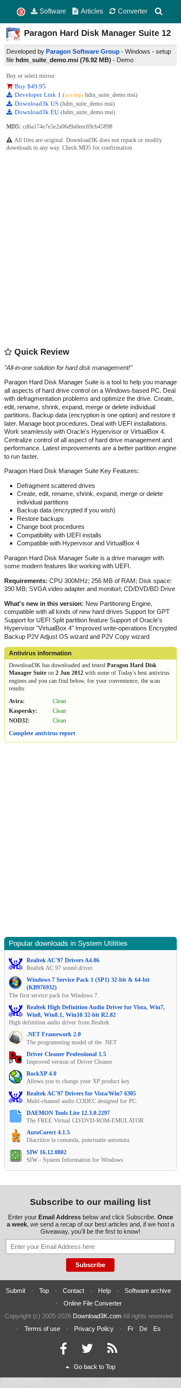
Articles (92, 11)
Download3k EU (38, 112)
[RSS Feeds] (112, 1350)
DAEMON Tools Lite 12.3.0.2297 (68, 1113)
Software (53, 11)
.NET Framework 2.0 (54, 1034)
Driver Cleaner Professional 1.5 (66, 1054)
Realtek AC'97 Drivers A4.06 (63, 960)
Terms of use (42, 1328)
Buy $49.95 (30, 86)
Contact (73, 1290)
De (143, 1328)
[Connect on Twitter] (87, 1350)
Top (44, 1290)
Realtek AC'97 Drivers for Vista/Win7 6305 (81, 1093)
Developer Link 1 (39, 94)
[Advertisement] (90, 248)
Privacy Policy (94, 1328)
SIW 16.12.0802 (47, 1152)
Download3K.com (97, 1316)
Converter (132, 11)
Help (104, 1290)
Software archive (148, 1290)
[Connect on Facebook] (63, 1350)
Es (157, 1328)
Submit (15, 1290)
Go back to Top (94, 1366)
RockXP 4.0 (41, 1073)
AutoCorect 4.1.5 (48, 1132)
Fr (130, 1328)
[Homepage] (21, 12)
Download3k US (37, 103)
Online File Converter (93, 1303)
